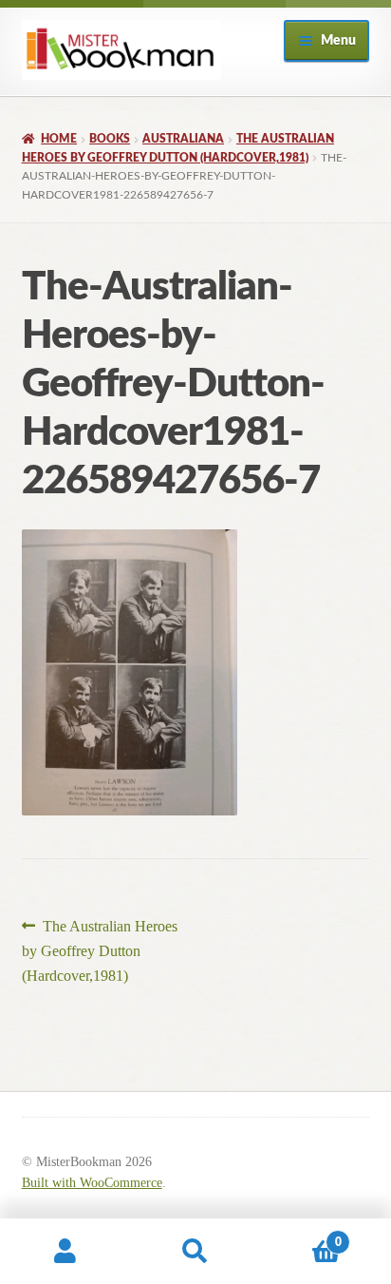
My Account (65, 1251)
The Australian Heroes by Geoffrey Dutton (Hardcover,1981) (100, 950)
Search (195, 1251)
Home (59, 138)
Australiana (183, 138)
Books (109, 138)
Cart (301, 1235)
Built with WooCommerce (92, 1183)
